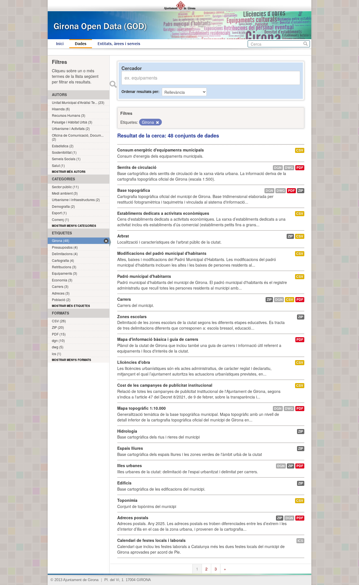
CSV (299, 150)
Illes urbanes (129, 465)
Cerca (305, 43)
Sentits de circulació (137, 167)
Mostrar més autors (69, 172)
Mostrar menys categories (74, 226)
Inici (60, 43)
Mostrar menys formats (71, 360)
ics (300, 540)
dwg (289, 167)
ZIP (300, 190)
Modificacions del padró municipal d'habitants (161, 253)
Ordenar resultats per (139, 91)
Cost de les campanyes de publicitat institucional (164, 385)
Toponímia (127, 500)
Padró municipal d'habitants (144, 276)
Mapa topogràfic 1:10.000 (141, 408)
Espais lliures (130, 448)
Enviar (113, 84)
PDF (299, 167)
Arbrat (123, 236)
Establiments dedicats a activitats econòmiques (163, 213)
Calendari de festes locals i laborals (151, 540)
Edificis (124, 483)
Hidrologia (127, 431)
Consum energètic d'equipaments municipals (160, 150)
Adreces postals (132, 517)
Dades (80, 43)
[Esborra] (157, 122)
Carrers (124, 299)
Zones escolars (132, 316)
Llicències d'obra (133, 362)
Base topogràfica (133, 190)
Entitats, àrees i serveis (119, 43)
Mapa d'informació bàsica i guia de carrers (157, 339)
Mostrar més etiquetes (71, 306)
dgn (278, 167)
